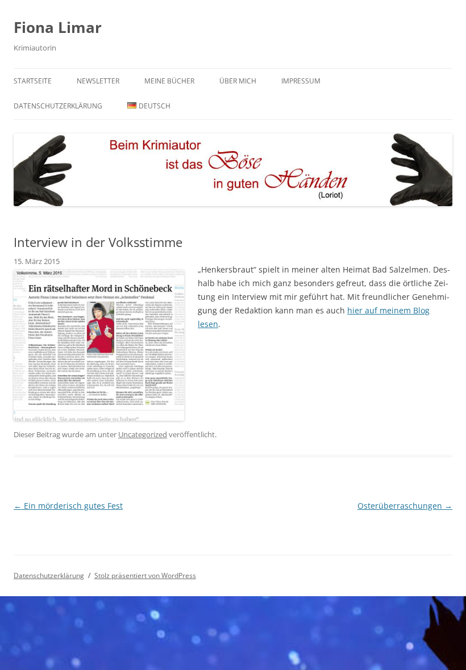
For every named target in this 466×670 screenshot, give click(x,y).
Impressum (301, 81)
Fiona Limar (58, 27)
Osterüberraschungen (404, 505)
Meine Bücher (169, 81)
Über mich (237, 81)
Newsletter (98, 81)
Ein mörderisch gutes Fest (68, 505)
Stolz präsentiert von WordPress (145, 575)
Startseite (33, 81)
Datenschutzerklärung (58, 106)
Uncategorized (142, 434)
